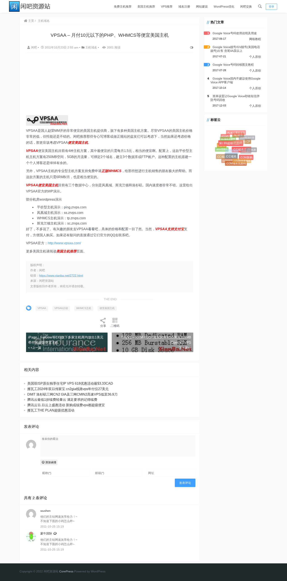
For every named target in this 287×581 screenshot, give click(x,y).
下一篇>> (185, 347)
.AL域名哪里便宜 (235, 132)
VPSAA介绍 (61, 308)
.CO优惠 (250, 149)
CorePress (66, 571)
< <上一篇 (34, 347)
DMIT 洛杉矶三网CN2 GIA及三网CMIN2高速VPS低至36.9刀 (72, 394)
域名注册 (184, 6)
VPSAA (42, 308)
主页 (30, 20)
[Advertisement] (109, 85)
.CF (249, 142)
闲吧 (34, 47)
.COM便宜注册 (228, 159)
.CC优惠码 (223, 157)
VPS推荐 (166, 6)
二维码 (115, 326)
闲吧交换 (246, 6)
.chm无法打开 (246, 137)
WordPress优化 (224, 6)
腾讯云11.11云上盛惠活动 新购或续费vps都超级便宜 (66, 405)
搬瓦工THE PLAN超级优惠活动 (50, 410)
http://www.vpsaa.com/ (64, 243)
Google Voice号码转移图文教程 (233, 64)
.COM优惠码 (230, 149)
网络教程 (255, 39)
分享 (103, 326)
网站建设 (202, 6)
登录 (271, 6)
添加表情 (50, 462)
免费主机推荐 (123, 6)
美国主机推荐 (146, 6)
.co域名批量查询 (240, 159)
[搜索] (260, 6)
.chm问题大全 (238, 140)
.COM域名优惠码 (236, 163)
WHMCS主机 (83, 308)
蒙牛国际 (46, 533)
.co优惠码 (244, 150)
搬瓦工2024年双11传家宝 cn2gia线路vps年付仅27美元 (68, 389)
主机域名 (44, 20)
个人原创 (255, 56)
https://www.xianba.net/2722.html (61, 275)
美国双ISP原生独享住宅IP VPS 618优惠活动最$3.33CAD (70, 383)
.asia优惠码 (221, 148)
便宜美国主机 (107, 308)
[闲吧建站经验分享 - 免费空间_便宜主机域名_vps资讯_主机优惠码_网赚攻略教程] (30, 6)
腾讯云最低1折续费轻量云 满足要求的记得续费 (62, 399)
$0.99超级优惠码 (233, 145)
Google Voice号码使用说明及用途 (235, 33)
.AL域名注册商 (226, 137)
